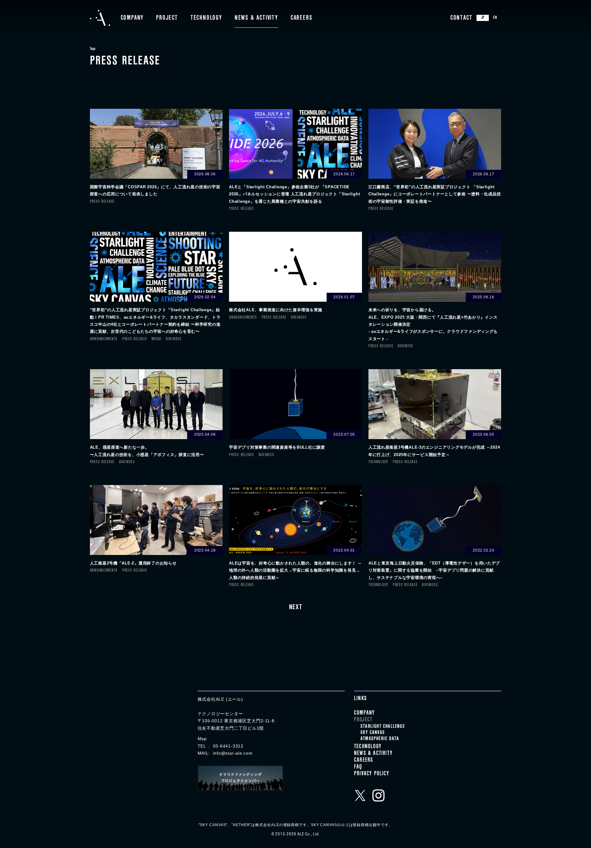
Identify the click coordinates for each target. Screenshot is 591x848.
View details (156, 153)
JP (483, 18)
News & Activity (256, 18)
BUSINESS (174, 339)
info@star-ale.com (233, 753)
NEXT (295, 608)
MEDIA (156, 339)
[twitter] (360, 795)
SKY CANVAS (372, 733)
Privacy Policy (371, 774)
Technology (206, 18)
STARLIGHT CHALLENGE (382, 727)
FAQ (358, 767)
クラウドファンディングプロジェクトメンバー (240, 778)
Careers (301, 18)
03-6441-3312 (228, 746)
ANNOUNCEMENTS (104, 339)
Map (202, 738)
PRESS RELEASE (102, 202)
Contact (461, 18)
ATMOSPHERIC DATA (379, 739)
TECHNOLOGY (378, 462)
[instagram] (378, 795)
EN (495, 18)
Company (132, 18)
